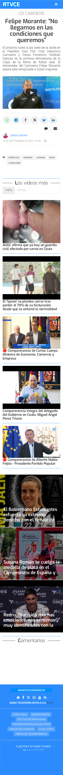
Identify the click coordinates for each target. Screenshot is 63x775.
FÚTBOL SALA (13, 157)
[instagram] (34, 698)
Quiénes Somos (40, 714)
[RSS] (45, 698)
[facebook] (23, 698)
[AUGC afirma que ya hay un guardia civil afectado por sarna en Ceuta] (31, 221)
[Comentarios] (46, 128)
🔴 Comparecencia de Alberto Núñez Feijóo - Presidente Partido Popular (30, 461)
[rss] (45, 141)
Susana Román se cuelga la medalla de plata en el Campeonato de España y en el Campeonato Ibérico (31, 570)
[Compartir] (7, 120)
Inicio (50, 702)
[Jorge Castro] (5, 135)
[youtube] (39, 698)
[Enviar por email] (55, 128)
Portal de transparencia (31, 734)
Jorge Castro (19, 135)
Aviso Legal (20, 714)
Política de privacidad (31, 719)
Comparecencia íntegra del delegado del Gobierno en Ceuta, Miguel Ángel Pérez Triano (30, 415)
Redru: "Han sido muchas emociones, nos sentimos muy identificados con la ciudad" (29, 622)
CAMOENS (40, 157)
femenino (27, 157)
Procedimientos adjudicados (31, 724)
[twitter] (28, 698)
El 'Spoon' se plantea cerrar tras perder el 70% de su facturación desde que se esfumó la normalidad (30, 305)
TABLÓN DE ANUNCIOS (21, 729)
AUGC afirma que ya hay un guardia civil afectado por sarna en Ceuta (30, 247)
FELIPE (52, 157)
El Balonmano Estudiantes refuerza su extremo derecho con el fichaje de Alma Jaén (30, 517)
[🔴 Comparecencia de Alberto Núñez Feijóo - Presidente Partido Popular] (31, 442)
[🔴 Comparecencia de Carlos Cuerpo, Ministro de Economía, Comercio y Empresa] (31, 332)
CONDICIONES (14, 163)
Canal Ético (45, 729)
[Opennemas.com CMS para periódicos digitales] (33, 748)
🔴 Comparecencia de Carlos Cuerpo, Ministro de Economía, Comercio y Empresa (30, 354)
